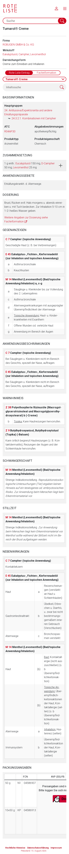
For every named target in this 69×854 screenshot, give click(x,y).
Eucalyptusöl (23, 163)
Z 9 (8, 430)
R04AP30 (9, 131)
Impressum (56, 848)
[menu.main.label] (65, 8)
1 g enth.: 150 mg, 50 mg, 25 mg (29, 165)
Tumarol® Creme (17, 79)
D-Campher (48, 163)
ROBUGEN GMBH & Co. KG (18, 44)
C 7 (8, 239)
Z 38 (8, 407)
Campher (24, 54)
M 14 (9, 279)
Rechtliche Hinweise (15, 848)
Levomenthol (38, 54)
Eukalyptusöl (10, 54)
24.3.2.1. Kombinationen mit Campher (34, 118)
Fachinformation (46, 72)
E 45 (8, 254)
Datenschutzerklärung (38, 848)
